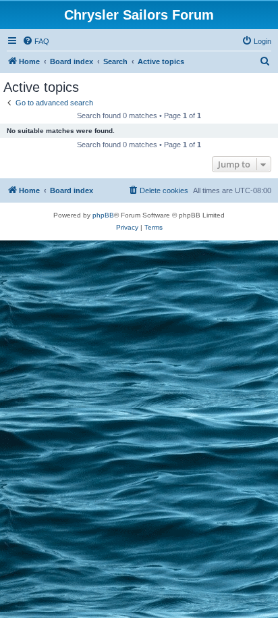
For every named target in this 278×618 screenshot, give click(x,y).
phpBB (103, 215)
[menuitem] (35, 41)
